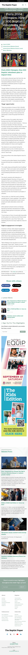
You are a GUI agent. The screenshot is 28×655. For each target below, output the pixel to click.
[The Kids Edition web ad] (14, 411)
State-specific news (18, 599)
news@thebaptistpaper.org (14, 651)
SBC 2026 (6, 8)
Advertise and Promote (6, 602)
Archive (16, 601)
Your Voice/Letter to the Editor (7, 616)
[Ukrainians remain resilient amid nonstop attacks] (3, 317)
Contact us (4, 605)
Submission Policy (5, 620)
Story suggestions (5, 614)
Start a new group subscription (20, 621)
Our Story (3, 598)
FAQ (14, 647)
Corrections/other (5, 619)
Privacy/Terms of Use (6, 647)
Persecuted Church (18, 605)
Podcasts (16, 607)
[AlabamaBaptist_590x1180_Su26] (14, 361)
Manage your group (18, 622)
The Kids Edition (13, 8)
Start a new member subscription (18, 619)
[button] (26, 5)
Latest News (21, 8)
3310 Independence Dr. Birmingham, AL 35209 (14, 644)
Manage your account (19, 624)
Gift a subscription (18, 617)
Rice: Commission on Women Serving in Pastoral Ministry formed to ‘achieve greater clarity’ (16, 302)
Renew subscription (18, 616)
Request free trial (18, 625)
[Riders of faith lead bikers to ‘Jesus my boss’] (3, 310)
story (14, 271)
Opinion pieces (17, 602)
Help (11, 647)
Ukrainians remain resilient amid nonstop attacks (15, 316)
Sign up (23, 331)
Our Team (3, 599)
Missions (9, 50)
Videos (16, 608)
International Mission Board (11, 46)
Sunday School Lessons (11, 10)
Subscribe (16, 614)
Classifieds (20, 10)
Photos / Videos (5, 617)
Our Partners (4, 601)
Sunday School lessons (19, 604)
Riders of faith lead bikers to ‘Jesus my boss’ (16, 309)
